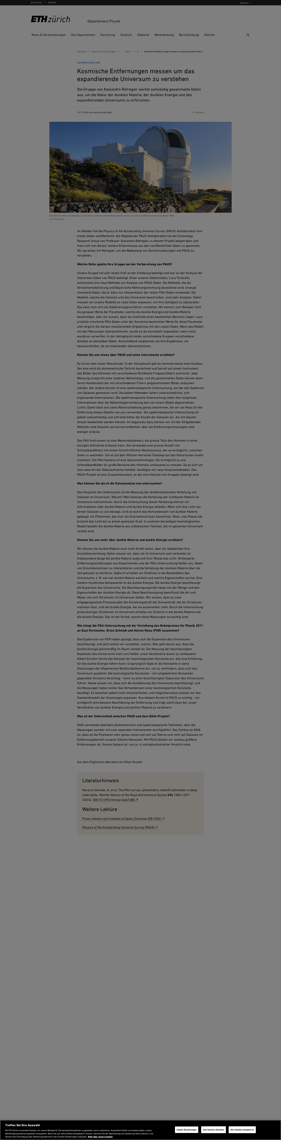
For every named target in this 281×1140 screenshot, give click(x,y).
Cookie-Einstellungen (187, 1129)
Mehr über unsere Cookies (100, 1136)
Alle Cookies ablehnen (213, 1129)
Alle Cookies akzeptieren (242, 1129)
